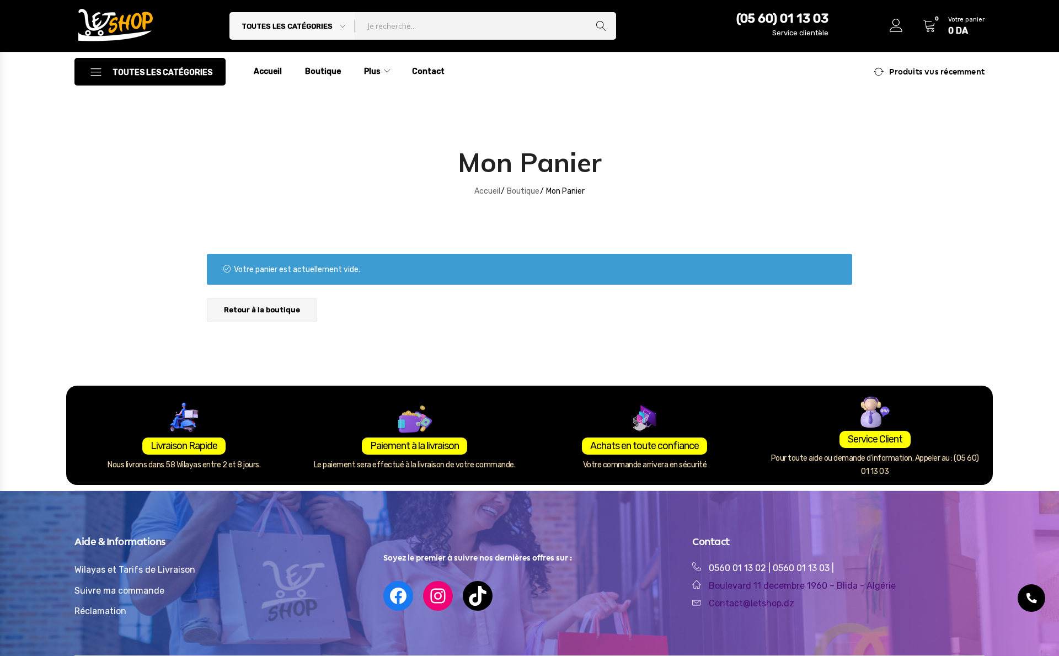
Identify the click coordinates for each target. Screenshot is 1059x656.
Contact (428, 71)
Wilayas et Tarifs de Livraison (134, 569)
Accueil (268, 71)
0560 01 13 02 (737, 568)
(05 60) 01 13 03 (782, 18)
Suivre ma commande (119, 590)
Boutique (323, 71)
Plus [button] (372, 71)
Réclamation (100, 611)
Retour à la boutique (262, 310)
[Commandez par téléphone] (1031, 598)
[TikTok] (478, 596)
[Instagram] (438, 596)
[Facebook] (398, 596)
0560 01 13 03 (802, 568)
